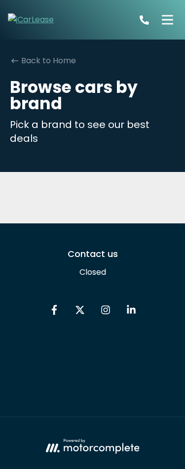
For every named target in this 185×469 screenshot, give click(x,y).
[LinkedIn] (131, 312)
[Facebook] (54, 312)
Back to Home (47, 60)
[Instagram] (105, 312)
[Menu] (167, 20)
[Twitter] (80, 312)
